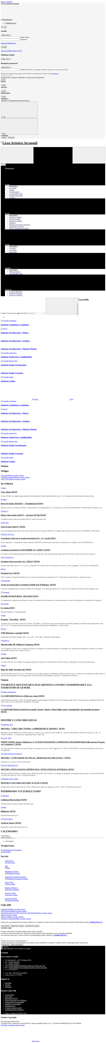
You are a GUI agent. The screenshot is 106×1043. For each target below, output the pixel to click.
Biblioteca (8, 811)
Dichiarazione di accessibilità (14, 1002)
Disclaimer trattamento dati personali (13, 1025)
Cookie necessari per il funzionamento (13, 941)
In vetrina (8, 608)
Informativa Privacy (11, 998)
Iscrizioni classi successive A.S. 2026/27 (20, 561)
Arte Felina (9, 658)
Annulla (4, 137)
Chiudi (3, 85)
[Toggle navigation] (17, 155)
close (3, 164)
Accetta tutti (32, 926)
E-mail (22, 69)
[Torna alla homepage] (53, 143)
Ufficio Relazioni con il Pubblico (15, 1000)
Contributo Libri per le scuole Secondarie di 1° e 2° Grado (28, 538)
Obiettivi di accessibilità (12, 1004)
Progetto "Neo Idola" (13, 619)
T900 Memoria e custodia (15, 633)
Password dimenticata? (8, 43)
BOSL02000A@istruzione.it (27, 966)
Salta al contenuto (6, 2)
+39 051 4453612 (14, 962)
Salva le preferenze (17, 945)
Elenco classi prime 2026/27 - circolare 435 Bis (23, 515)
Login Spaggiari (53, 73)
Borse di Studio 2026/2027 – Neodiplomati (22, 504)
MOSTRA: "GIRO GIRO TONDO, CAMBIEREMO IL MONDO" (33, 729)
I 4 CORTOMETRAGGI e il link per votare (23, 696)
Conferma (11, 137)
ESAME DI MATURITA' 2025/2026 (19, 596)
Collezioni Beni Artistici (14, 800)
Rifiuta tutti (17, 926)
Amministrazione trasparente (14, 1010)
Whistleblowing (10, 1006)
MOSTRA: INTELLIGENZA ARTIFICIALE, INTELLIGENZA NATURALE (37, 769)
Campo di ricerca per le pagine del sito (13, 313)
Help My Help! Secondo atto (16, 670)
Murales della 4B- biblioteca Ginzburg (20, 644)
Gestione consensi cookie (13, 1008)
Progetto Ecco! (10, 573)
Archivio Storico (11, 823)
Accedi (4, 27)
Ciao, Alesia (9, 492)
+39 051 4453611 (13, 964)
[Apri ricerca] (88, 155)
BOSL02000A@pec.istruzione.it (28, 968)
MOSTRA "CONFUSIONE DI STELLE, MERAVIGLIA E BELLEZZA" (35, 758)
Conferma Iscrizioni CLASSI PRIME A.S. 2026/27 (25, 550)
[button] (19, 399)
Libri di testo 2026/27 (13, 527)
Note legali (8, 997)
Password (23, 39)
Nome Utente (24, 37)
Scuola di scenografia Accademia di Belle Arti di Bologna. (28, 585)
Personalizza (5, 926)
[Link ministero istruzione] (10, 3)
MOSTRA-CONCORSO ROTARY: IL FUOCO (24, 783)
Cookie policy (9, 995)
